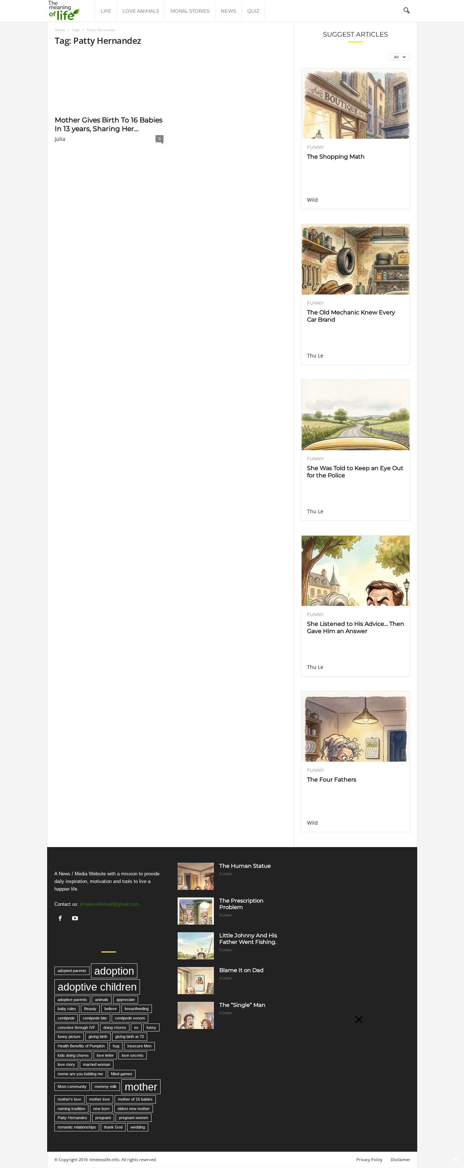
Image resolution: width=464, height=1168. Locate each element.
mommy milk (106, 1086)
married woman (96, 1064)
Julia (60, 138)
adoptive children (97, 987)
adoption (114, 971)
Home (60, 29)
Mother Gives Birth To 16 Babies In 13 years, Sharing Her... (108, 124)
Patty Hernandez (72, 1117)
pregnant (103, 1117)
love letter (105, 1055)
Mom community (72, 1086)
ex (136, 1027)
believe (110, 1008)
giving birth (97, 1036)
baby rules (67, 1008)
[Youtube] (76, 919)
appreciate (125, 999)
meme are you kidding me (80, 1074)
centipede (66, 1018)
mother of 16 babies (135, 1099)
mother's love (69, 1099)
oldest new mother (133, 1108)
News (228, 11)
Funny (315, 147)
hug (116, 1046)
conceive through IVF (76, 1027)
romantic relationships (77, 1127)
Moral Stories (190, 11)
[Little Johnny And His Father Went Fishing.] (196, 945)
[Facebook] (61, 919)
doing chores (114, 1027)
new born (101, 1108)
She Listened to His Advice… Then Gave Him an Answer (355, 627)
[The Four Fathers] (356, 726)
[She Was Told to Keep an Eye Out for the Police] (356, 415)
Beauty (90, 1008)
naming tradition (71, 1108)
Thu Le (315, 355)
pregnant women (133, 1117)
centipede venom (130, 1018)
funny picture (69, 1036)
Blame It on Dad (241, 970)
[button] (406, 11)
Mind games (121, 1074)
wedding (137, 1127)
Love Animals (141, 11)
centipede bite (95, 1018)
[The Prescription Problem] (196, 911)
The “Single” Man (242, 1004)
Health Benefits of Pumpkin (81, 1046)
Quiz (253, 11)
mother (141, 1087)
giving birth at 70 (129, 1036)
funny (151, 1027)
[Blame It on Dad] (196, 980)
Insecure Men (139, 1046)
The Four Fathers (331, 779)
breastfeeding (137, 1008)
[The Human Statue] (196, 876)
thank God (113, 1127)
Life (106, 11)
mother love (99, 1099)
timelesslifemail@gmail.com (109, 904)
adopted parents (72, 970)
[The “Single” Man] (196, 1015)
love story (66, 1064)
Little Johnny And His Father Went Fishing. (248, 938)
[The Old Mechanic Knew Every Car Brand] (356, 259)
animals (101, 999)
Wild (312, 199)
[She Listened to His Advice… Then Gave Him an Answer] (356, 571)
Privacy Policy (369, 1159)
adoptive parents (72, 999)
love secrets (133, 1055)
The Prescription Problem (241, 903)
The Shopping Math (336, 156)
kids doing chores (73, 1055)
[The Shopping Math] (356, 103)
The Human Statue (245, 865)
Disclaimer (400, 1159)
